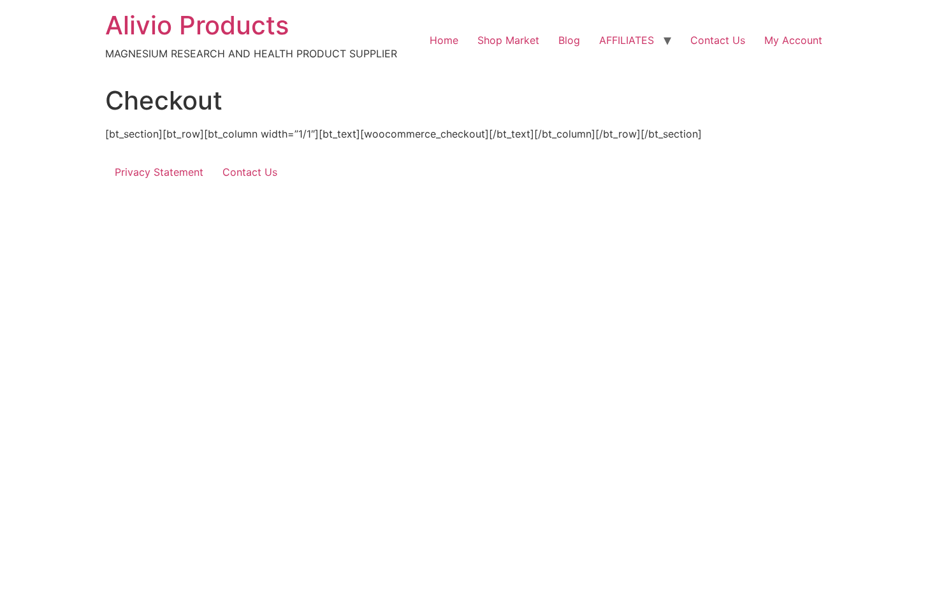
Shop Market (508, 40)
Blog (569, 40)
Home (444, 40)
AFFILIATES (626, 40)
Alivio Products (197, 25)
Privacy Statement (159, 172)
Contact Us (717, 40)
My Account (793, 40)
